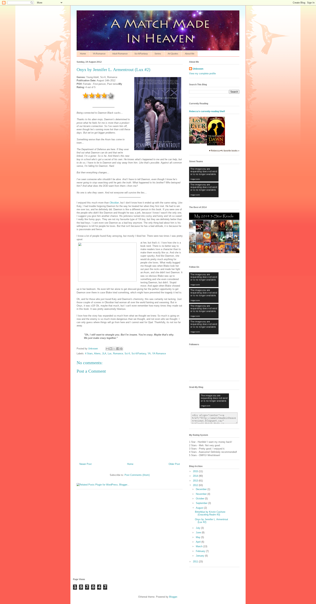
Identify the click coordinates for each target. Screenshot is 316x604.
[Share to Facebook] (118, 348)
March (199, 546)
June (199, 532)
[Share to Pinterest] (121, 348)
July (198, 528)
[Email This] (107, 348)
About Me (189, 53)
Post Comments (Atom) (137, 475)
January (200, 555)
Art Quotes (173, 53)
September (202, 503)
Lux (110, 353)
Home (83, 53)
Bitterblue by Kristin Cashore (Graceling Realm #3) (210, 513)
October (200, 498)
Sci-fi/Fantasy (141, 53)
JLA (104, 353)
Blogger (173, 596)
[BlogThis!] (111, 348)
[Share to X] (114, 348)
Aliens (97, 353)
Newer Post (85, 464)
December (201, 489)
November (201, 494)
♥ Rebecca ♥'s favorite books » (224, 150)
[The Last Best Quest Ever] (198, 142)
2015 (196, 471)
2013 (196, 480)
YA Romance (99, 53)
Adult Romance (120, 53)
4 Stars (89, 353)
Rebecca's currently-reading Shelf (207, 111)
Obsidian (114, 202)
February (201, 551)
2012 (196, 485)
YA (149, 353)
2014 (196, 476)
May (198, 537)
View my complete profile (202, 73)
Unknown (198, 68)
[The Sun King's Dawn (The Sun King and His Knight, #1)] (216, 144)
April (198, 541)
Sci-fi (127, 353)
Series (158, 53)
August (200, 507)
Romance (118, 353)
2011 (196, 561)
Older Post (174, 464)
